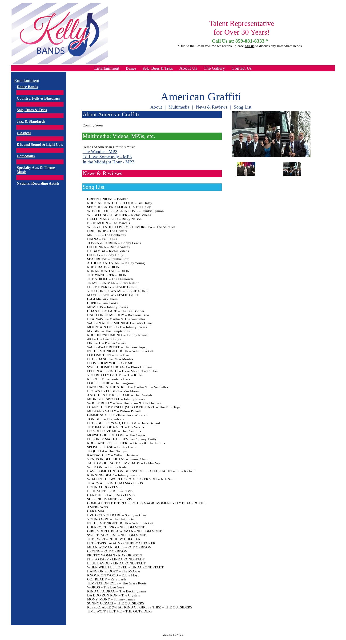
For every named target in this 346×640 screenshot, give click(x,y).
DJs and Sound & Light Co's (40, 144)
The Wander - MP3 (100, 151)
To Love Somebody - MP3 (107, 156)
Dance (131, 68)
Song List (242, 107)
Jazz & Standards (31, 121)
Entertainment (106, 68)
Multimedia (179, 107)
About (156, 107)
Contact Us (242, 68)
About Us (188, 68)
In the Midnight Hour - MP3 (108, 161)
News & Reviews (211, 107)
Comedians (26, 156)
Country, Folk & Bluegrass (38, 98)
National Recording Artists (38, 183)
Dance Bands (27, 87)
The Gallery (214, 68)
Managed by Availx (173, 635)
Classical (24, 133)
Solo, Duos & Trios (158, 68)
